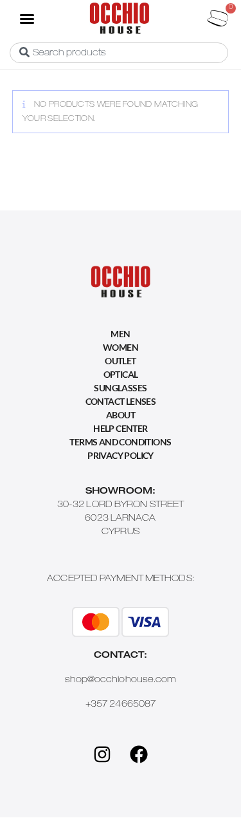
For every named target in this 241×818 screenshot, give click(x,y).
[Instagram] (102, 754)
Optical (120, 374)
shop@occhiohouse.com (121, 680)
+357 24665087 (120, 704)
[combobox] (119, 52)
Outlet (120, 360)
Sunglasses (120, 387)
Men (120, 333)
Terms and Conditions (120, 441)
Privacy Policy (120, 455)
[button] (26, 18)
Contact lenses (120, 401)
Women (120, 347)
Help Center (120, 428)
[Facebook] (139, 754)
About (120, 414)
